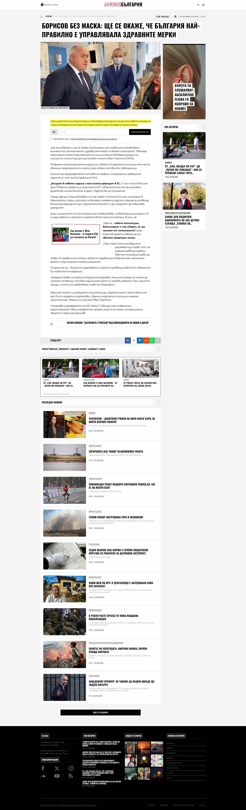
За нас (45, 735)
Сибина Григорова (49, 745)
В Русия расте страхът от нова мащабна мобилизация (113, 617)
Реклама (164, 805)
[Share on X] (134, 340)
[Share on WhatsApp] (152, 340)
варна (102, 348)
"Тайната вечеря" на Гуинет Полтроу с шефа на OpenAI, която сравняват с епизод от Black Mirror (101, 744)
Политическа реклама (183, 805)
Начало (151, 805)
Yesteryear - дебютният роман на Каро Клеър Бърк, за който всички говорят (122, 420)
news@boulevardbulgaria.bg (54, 753)
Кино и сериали (174, 763)
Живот (169, 748)
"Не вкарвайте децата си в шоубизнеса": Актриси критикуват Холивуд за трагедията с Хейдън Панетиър (101, 763)
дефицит (92, 348)
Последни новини (52, 402)
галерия (170, 743)
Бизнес (169, 758)
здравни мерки (78, 348)
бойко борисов (49, 348)
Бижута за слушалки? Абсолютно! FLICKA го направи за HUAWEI (184, 97)
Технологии (172, 768)
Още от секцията (100, 712)
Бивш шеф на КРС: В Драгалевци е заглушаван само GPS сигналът (121, 584)
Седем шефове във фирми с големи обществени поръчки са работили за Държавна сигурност (118, 551)
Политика (171, 753)
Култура (170, 773)
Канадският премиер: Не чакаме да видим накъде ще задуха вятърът (121, 683)
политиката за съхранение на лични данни (94, 139)
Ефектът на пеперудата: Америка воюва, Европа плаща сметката (118, 650)
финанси (63, 348)
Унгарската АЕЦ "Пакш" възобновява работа (116, 451)
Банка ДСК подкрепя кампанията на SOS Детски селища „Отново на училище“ (182, 222)
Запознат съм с (85, 139)
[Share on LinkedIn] (140, 340)
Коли (168, 778)
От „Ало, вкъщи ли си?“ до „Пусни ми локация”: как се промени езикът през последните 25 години (183, 171)
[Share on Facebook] (128, 340)
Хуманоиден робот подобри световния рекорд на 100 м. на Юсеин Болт (122, 486)
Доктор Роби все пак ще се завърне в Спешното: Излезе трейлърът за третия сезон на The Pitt (101, 753)
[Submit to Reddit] (146, 340)
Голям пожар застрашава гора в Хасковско (116, 517)
